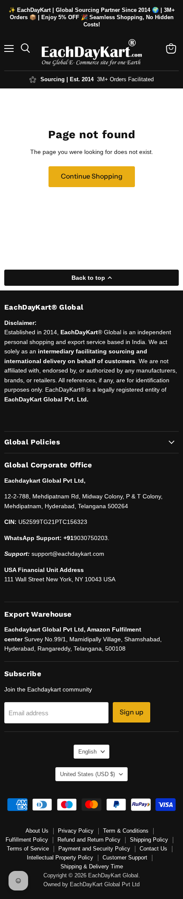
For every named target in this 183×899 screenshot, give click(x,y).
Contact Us (153, 848)
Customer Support (125, 857)
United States (87, 774)
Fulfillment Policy (27, 839)
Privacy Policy (76, 831)
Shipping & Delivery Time (91, 866)
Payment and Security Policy (94, 848)
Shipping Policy (149, 839)
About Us (37, 831)
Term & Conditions (126, 831)
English (87, 751)
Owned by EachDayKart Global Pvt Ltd (91, 884)
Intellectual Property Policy (60, 857)
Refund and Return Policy (88, 839)
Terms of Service (28, 848)
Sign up (131, 712)
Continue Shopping (92, 176)
